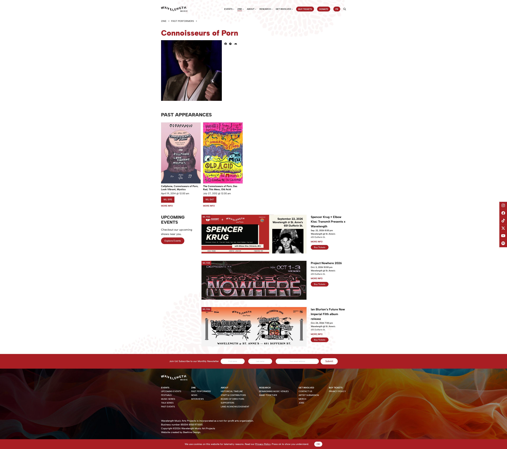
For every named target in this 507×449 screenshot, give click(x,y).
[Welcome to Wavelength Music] (174, 9)
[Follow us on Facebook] (503, 213)
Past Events (168, 406)
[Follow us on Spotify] (503, 243)
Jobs (301, 403)
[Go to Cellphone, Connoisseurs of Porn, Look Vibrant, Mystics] (181, 182)
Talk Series (167, 403)
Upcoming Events (171, 391)
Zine (239, 9)
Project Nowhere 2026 (326, 263)
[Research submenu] (272, 9)
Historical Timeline (232, 391)
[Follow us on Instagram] (503, 205)
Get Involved (283, 9)
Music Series (168, 399)
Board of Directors (232, 399)
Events (228, 9)
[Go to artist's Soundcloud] (236, 43)
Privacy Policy (337, 391)
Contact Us (305, 391)
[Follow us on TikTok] (503, 221)
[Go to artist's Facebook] (226, 43)
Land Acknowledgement (235, 406)
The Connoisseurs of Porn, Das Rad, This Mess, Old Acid (220, 188)
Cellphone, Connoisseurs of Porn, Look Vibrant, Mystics (179, 188)
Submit (329, 361)
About (250, 9)
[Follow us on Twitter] (503, 228)
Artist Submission (309, 395)
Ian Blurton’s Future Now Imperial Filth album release (328, 314)
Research (265, 9)
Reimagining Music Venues (274, 391)
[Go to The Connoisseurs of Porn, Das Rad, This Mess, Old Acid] (223, 182)
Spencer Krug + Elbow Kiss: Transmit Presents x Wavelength (328, 221)
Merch (302, 399)
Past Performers (182, 21)
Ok (318, 444)
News (194, 395)
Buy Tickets (319, 247)
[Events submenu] (233, 9)
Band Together (268, 395)
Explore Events (173, 240)
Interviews (197, 399)
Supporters (227, 403)
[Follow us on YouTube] (503, 236)
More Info (167, 206)
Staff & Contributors (233, 395)
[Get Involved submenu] (292, 9)
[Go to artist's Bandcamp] (231, 43)
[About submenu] (255, 9)
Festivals (166, 395)
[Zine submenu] (243, 9)
